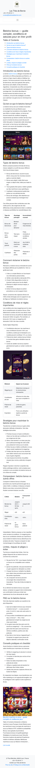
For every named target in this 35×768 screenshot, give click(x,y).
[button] (5, 716)
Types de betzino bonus (13, 47)
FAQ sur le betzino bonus (14, 65)
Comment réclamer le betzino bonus (17, 49)
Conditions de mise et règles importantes (18, 52)
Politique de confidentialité (22, 765)
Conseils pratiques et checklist (15, 67)
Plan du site (9, 765)
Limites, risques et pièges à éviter (16, 63)
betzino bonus (13, 74)
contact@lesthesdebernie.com (12, 15)
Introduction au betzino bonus (15, 43)
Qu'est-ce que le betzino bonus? (16, 45)
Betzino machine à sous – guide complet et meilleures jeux (15, 718)
